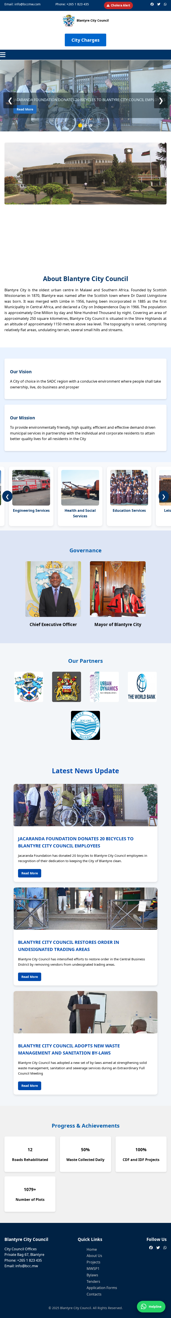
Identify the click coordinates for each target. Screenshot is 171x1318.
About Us (94, 1255)
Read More (25, 109)
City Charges (85, 40)
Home (92, 1249)
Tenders (93, 1281)
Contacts (94, 1294)
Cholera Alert (120, 5)
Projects (93, 1262)
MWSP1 (93, 1268)
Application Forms (102, 1287)
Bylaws (92, 1275)
